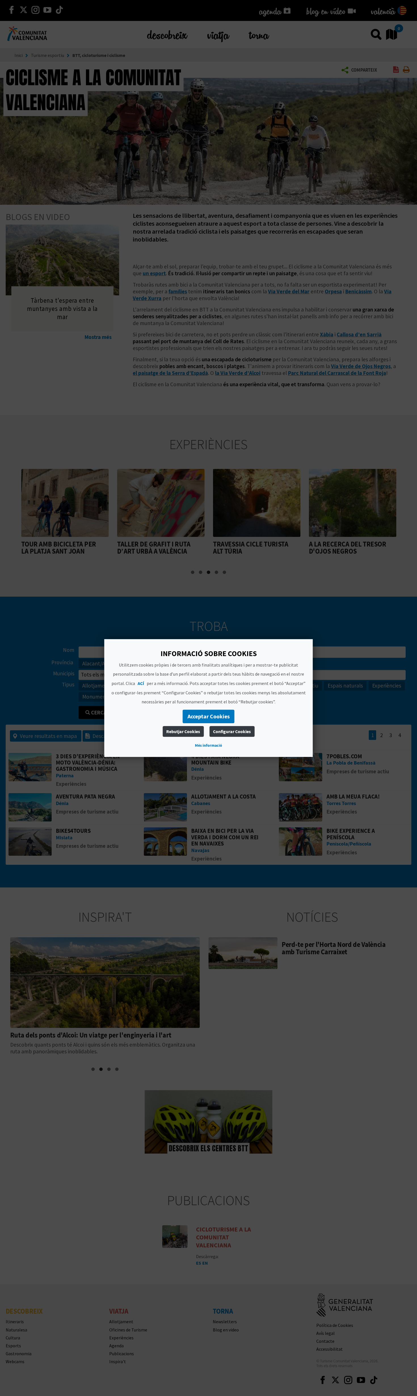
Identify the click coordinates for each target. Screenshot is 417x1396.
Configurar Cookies (232, 731)
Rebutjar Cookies (183, 731)
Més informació (208, 745)
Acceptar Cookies (209, 716)
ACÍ (141, 683)
